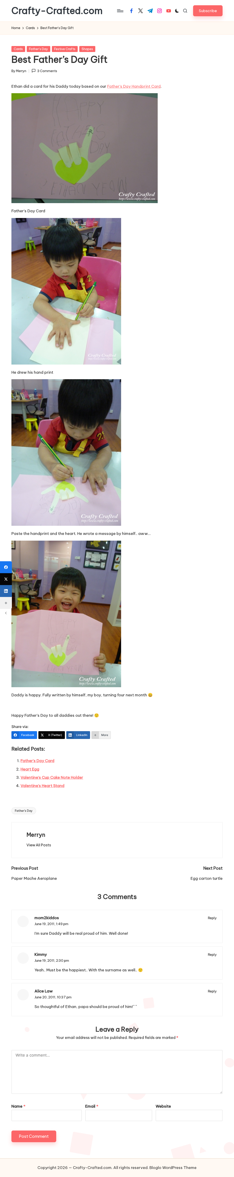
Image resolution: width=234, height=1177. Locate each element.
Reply (212, 918)
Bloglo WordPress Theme (173, 1167)
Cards (18, 49)
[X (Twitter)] (6, 579)
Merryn (36, 834)
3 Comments (47, 71)
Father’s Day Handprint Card (134, 86)
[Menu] (120, 10)
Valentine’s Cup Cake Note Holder (52, 777)
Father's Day (38, 49)
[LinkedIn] (6, 591)
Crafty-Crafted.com (57, 11)
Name (18, 1106)
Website (163, 1106)
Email (91, 1106)
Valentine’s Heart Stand (42, 785)
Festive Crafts (64, 49)
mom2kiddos (47, 917)
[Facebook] (6, 567)
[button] (208, 10)
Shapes (87, 49)
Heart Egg (30, 769)
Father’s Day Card (37, 760)
